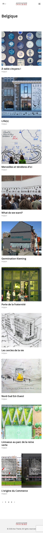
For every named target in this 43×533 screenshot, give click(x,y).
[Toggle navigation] (34, 4)
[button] (4, 4)
